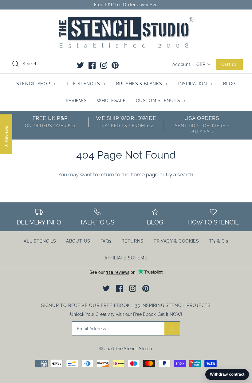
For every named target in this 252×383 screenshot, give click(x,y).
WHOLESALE (111, 100)
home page (144, 174)
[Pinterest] (115, 65)
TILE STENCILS (86, 83)
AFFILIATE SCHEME (125, 257)
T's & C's (218, 241)
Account (181, 64)
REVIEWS (76, 100)
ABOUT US (78, 241)
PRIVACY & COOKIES (176, 241)
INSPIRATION (195, 83)
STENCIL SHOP (36, 83)
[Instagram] (103, 65)
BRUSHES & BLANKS (141, 83)
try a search (179, 174)
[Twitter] (80, 65)
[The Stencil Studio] (126, 20)
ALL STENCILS (40, 241)
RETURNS (132, 241)
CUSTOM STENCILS (161, 100)
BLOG (229, 83)
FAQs (106, 241)
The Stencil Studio (133, 348)
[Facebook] (92, 65)
